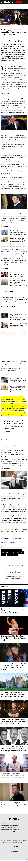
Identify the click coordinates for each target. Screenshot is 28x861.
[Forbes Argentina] (8, 2)
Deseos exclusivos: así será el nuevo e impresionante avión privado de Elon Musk (18, 325)
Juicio (12, 552)
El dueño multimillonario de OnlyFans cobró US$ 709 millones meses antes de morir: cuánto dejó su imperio (14, 721)
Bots (3, 550)
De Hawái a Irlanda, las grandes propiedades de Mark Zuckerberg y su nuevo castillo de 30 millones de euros (13, 694)
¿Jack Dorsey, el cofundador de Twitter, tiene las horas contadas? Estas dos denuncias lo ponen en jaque (18, 317)
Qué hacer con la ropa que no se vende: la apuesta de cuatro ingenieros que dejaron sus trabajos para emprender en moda (15, 566)
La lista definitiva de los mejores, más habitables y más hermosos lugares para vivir (18, 241)
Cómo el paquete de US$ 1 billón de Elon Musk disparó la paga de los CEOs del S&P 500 (13, 805)
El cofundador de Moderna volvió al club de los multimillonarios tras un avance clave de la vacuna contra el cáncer (13, 777)
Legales (20, 840)
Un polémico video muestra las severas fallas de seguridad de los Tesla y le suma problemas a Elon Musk (18, 283)
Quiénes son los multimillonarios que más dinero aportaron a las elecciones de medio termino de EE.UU (13, 611)
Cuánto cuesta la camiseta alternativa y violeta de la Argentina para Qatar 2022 (18, 232)
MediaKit (3, 839)
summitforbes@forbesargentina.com (11, 829)
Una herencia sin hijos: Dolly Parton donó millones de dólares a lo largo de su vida (13, 638)
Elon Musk (5, 552)
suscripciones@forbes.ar (12, 831)
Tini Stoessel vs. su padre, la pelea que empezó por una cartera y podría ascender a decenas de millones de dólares (13, 666)
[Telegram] (18, 40)
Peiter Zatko (19, 552)
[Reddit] (15, 40)
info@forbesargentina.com (10, 827)
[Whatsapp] (6, 40)
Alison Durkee (4, 37)
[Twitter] (9, 40)
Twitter (15, 555)
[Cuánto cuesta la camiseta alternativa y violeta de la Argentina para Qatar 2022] (4, 232)
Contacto (14, 839)
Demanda (10, 550)
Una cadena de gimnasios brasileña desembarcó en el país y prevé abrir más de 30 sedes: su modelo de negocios (15, 571)
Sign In (25, 2)
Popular (6, 562)
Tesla (9, 555)
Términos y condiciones (12, 840)
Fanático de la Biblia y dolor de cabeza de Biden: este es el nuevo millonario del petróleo (18, 389)
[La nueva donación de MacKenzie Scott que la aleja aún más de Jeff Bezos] (4, 274)
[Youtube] (17, 847)
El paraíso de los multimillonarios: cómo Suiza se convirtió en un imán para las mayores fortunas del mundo (13, 748)
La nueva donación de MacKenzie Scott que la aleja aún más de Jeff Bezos (18, 274)
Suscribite (18, 2)
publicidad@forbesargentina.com (12, 825)
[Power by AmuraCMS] (14, 851)
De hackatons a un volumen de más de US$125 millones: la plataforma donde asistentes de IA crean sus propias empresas (15, 577)
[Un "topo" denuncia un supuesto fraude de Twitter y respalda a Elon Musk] (4, 380)
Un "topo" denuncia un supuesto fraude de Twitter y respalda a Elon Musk (18, 380)
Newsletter (8, 839)
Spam (3, 555)
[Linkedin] (21, 40)
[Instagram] (14, 847)
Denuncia (18, 550)
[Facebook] (12, 40)
